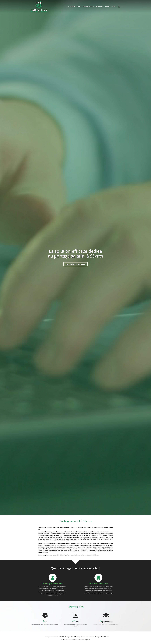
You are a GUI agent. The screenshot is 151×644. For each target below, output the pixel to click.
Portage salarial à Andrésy (72, 637)
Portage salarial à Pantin (87, 637)
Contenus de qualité (84, 639)
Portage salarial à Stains (102, 637)
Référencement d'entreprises (69, 639)
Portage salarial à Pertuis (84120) (55, 637)
